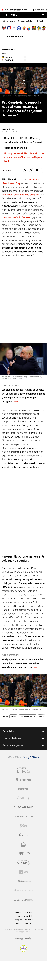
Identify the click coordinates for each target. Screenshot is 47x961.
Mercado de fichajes (26, 21)
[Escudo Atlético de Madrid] (9, 28)
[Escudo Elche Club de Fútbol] (24, 28)
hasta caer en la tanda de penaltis (20, 194)
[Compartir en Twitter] (31, 170)
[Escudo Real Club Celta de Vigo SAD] (14, 28)
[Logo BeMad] (23, 844)
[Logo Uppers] (23, 853)
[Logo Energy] (23, 835)
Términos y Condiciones (23, 913)
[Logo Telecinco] (23, 779)
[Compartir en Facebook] (43, 170)
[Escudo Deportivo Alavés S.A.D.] (19, 28)
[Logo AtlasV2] (23, 881)
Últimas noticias (9, 21)
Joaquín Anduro (8, 129)
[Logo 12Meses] (23, 872)
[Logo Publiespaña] (23, 890)
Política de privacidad (24, 916)
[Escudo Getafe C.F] (39, 28)
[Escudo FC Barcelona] (34, 28)
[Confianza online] (23, 951)
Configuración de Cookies (23, 920)
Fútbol (14, 15)
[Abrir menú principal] (43, 15)
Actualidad (9, 730)
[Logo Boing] (23, 826)
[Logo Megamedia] (24, 938)
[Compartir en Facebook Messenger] (37, 170)
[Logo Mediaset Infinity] (23, 770)
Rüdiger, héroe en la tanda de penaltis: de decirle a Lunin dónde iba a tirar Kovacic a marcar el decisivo (22, 663)
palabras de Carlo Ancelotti (17, 217)
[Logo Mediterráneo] (23, 900)
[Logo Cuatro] (23, 789)
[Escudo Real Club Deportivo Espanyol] (29, 28)
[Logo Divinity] (23, 798)
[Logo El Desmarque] (23, 807)
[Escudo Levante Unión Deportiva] (44, 28)
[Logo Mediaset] (23, 758)
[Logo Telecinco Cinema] (23, 862)
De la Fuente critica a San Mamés (16, 10)
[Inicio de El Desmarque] (5, 15)
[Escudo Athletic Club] (4, 28)
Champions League (13, 36)
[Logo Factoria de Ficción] (23, 816)
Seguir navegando (13, 745)
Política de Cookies (23, 923)
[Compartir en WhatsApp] (25, 170)
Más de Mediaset (12, 738)
